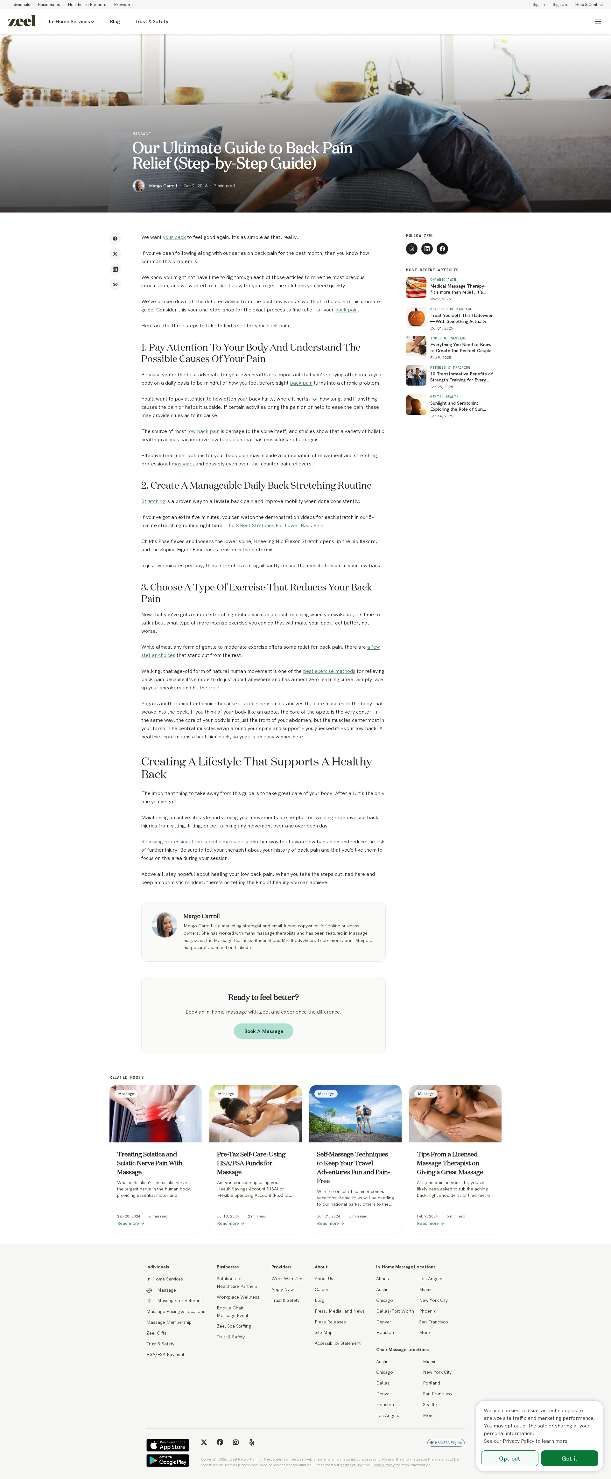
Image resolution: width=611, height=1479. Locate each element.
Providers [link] (123, 4)
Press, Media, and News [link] (340, 1311)
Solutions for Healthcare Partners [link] (237, 1282)
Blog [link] (115, 21)
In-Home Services (69, 21)
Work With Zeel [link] (287, 1278)
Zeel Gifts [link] (156, 1333)
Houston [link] (385, 1332)
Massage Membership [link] (169, 1322)
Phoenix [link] (427, 1311)
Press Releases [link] (330, 1322)
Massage (141, 133)
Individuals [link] (20, 4)
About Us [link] (324, 1278)
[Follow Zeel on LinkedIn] (427, 249)
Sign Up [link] (560, 4)
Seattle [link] (430, 1404)
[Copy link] (115, 284)
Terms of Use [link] (352, 1464)
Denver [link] (383, 1322)
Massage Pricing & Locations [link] (175, 1311)
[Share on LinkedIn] (115, 269)
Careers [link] (323, 1289)
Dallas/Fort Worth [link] (395, 1311)
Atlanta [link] (383, 1278)
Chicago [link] (384, 1300)
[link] (22, 21)
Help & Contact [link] (589, 4)
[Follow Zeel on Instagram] (412, 249)
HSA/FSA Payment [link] (165, 1354)
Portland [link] (431, 1383)
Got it (570, 1458)
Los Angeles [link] (432, 1278)
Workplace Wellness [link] (238, 1297)
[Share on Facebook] (115, 238)
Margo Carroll (163, 186)
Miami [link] (425, 1289)
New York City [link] (433, 1300)
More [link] (424, 1332)
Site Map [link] (324, 1332)
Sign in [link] (539, 4)
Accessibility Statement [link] (338, 1343)
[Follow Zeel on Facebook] (442, 249)
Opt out (509, 1458)
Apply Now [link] (282, 1289)
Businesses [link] (49, 4)
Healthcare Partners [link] (87, 4)
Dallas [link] (383, 1383)
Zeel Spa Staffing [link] (234, 1326)
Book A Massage (263, 1031)
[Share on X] (115, 254)
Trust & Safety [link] (151, 21)
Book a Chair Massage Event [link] (232, 1311)
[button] (598, 22)
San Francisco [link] (433, 1322)
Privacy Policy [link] (383, 1464)
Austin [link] (382, 1289)
